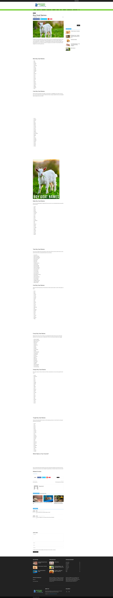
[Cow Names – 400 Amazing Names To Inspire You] (51, 571)
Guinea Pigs (49, 9)
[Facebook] (67, 592)
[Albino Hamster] (68, 49)
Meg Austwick (41, 486)
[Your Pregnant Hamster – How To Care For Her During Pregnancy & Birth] (68, 45)
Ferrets (64, 9)
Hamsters (44, 9)
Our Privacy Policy (35, 581)
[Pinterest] (69, 592)
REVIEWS (77, 0)
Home (35, 9)
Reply (36, 513)
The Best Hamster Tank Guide (42, 566)
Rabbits (53, 9)
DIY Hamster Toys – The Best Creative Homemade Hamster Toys (75, 36)
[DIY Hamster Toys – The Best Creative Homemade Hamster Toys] (68, 36)
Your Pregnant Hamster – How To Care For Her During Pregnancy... (75, 44)
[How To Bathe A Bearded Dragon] (48, 498)
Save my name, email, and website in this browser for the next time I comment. (45, 549)
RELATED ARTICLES (36, 493)
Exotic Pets (75, 9)
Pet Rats (67, 568)
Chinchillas (69, 9)
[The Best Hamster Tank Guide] (68, 32)
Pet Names (67, 567)
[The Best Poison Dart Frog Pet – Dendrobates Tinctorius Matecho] (59, 498)
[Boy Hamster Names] (68, 40)
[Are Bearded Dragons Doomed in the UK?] (38, 498)
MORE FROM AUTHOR (43, 493)
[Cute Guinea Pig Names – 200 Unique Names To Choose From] (51, 567)
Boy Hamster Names (74, 39)
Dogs (66, 571)
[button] (79, 10)
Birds (58, 9)
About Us (39, 9)
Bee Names (35, 473)
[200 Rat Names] (51, 563)
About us (34, 579)
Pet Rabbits (67, 563)
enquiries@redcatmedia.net (53, 593)
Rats (61, 9)
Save (49, 477)
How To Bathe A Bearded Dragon (47, 502)
